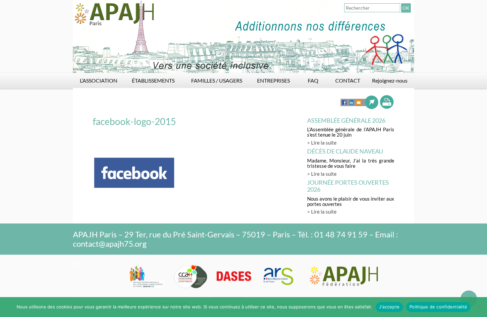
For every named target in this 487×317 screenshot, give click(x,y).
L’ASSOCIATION (98, 80)
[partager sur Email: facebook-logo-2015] (358, 102)
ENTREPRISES (273, 80)
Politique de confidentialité (438, 306)
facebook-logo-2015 (134, 121)
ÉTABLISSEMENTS (153, 80)
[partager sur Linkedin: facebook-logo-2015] (351, 102)
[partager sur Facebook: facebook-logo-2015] (344, 102)
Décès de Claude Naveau (345, 151)
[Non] (478, 307)
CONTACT (347, 80)
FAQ (313, 80)
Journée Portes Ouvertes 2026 (348, 186)
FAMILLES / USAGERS (216, 80)
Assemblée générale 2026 (346, 120)
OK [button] (406, 8)
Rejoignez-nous (389, 80)
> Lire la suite (322, 143)
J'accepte (389, 306)
